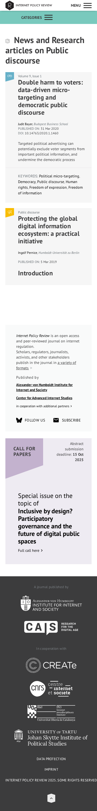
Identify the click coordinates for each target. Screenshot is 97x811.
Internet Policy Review (32, 5)
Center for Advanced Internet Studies (44, 398)
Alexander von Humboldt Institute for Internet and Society (44, 387)
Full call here (28, 550)
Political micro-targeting (59, 176)
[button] (51, 798)
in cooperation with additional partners (42, 406)
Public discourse (50, 181)
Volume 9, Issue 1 (30, 76)
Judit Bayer (25, 124)
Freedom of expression (48, 187)
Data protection (51, 759)
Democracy (27, 181)
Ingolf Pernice (27, 253)
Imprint (51, 769)
